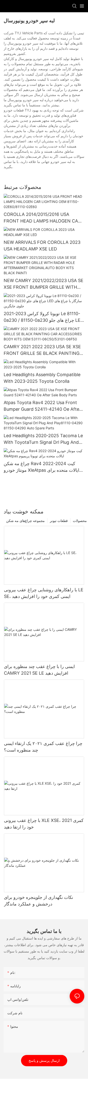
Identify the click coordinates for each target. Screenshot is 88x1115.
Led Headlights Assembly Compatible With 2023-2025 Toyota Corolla (42, 378)
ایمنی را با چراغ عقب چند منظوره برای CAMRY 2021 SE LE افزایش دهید (39, 670)
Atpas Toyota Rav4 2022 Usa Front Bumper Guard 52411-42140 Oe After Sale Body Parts (42, 406)
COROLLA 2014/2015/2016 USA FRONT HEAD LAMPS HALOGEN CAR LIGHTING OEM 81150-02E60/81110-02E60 (42, 218)
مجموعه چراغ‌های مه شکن (25, 521)
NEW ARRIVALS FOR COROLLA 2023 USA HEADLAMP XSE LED (42, 245)
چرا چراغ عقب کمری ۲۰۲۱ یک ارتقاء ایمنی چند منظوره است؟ (43, 747)
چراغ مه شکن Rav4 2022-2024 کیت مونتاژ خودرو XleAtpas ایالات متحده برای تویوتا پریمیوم (41, 467)
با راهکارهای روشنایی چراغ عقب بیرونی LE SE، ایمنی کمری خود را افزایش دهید (43, 593)
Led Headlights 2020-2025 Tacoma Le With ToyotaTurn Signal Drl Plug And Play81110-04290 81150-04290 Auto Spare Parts (43, 439)
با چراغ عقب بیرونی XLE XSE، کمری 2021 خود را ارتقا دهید (44, 824)
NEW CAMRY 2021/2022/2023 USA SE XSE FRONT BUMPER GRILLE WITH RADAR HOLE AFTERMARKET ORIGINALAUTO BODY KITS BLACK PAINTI (43, 284)
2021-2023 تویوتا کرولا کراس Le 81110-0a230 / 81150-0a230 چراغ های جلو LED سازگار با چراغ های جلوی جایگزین (44, 317)
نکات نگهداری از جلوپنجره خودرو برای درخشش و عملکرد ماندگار (38, 900)
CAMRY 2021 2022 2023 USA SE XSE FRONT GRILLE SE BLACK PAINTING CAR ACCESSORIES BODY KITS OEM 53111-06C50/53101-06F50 (42, 350)
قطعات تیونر (59, 521)
